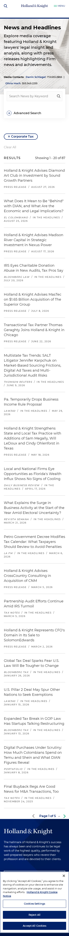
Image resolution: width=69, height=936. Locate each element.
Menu (61, 5)
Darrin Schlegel (36, 76)
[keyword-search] (58, 96)
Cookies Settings (34, 903)
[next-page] (63, 816)
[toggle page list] (59, 816)
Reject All (34, 914)
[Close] (64, 876)
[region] (34, 902)
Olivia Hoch (13, 83)
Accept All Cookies (34, 925)
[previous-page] (34, 816)
